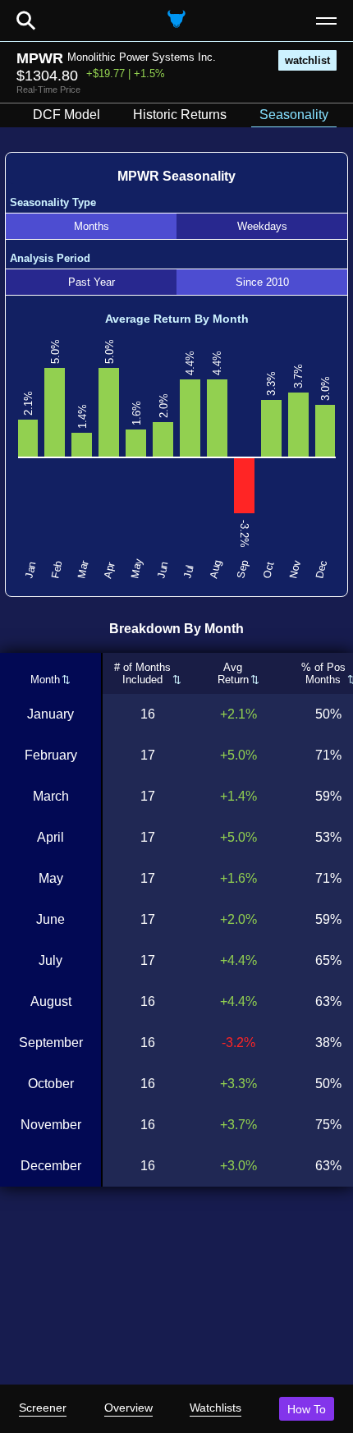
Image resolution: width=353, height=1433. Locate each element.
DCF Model (66, 115)
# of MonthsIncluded (142, 673)
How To (306, 1409)
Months (91, 226)
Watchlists (215, 1407)
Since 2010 (262, 282)
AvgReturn (233, 673)
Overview (128, 1407)
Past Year (91, 282)
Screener (42, 1407)
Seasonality (293, 115)
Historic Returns (180, 115)
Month (45, 679)
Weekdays (262, 226)
